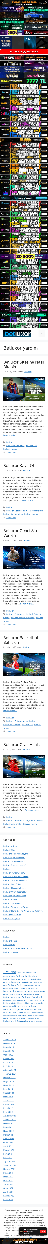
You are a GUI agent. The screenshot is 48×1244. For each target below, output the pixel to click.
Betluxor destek (8, 988)
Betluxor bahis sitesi (15, 446)
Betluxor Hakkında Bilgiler (14, 888)
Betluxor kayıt (18, 1000)
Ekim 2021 (8, 1154)
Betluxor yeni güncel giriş (12, 1018)
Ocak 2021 (8, 1188)
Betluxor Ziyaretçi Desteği (14, 865)
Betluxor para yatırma (25, 1006)
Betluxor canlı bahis (26, 979)
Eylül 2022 (8, 1112)
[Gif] (24, 140)
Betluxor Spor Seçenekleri (14, 896)
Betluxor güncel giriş (12, 997)
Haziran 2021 (9, 1169)
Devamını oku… (10, 435)
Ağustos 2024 (9, 1070)
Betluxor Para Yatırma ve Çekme (17, 948)
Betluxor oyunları (8, 1006)
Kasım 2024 (8, 1059)
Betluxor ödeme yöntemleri (30, 1018)
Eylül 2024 (8, 1066)
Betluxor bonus (21, 820)
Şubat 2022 (8, 1139)
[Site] (24, 86)
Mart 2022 (8, 1135)
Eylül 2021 (7, 1158)
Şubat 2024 (8, 1093)
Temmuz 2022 (9, 1119)
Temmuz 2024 (9, 1074)
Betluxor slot (31, 446)
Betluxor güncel (16, 994)
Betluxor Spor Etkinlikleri (14, 857)
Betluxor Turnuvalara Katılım (15, 907)
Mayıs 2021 (8, 1173)
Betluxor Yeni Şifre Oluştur (15, 880)
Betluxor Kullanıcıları (12, 915)
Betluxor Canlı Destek (23, 982)
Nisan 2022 (8, 1131)
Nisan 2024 (8, 1085)
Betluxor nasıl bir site (34, 1003)
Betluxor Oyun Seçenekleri (15, 892)
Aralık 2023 (8, 1100)
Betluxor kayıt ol (22, 511)
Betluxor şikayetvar (36, 1021)
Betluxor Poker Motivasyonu (15, 854)
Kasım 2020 (8, 1196)
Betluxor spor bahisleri (28, 1012)
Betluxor (10, 442)
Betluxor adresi (21, 721)
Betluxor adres (21, 972)
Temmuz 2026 (9, 1039)
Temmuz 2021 (9, 1165)
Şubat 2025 (8, 1051)
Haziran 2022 (9, 1123)
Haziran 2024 (9, 1078)
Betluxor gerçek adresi (22, 988)
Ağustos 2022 (9, 1116)
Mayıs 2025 (8, 1047)
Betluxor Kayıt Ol (18, 465)
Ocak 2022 (8, 1142)
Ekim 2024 (8, 1062)
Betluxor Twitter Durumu (14, 873)
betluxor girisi (35, 988)
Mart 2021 (8, 1180)
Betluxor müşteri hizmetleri (22, 618)
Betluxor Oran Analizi (22, 744)
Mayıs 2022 (8, 1127)
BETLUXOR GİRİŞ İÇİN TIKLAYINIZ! (24, 52)
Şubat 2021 (8, 1184)
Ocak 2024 (8, 1097)
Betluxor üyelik (9, 1021)
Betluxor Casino (15, 985)
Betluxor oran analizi (12, 824)
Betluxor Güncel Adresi (31, 994)
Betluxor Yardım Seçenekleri (15, 877)
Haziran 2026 (9, 1043)
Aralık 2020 (8, 1192)
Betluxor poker (28, 1009)
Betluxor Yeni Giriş (38, 1015)
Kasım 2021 (8, 1150)
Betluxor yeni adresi (25, 1015)
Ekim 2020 (8, 1200)
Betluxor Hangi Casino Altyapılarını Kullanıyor (23, 911)
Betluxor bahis (9, 976)
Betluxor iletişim (36, 820)
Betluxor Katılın (10, 899)
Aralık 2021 (8, 1146)
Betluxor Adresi (10, 846)
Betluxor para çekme (13, 1009)
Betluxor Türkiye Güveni (14, 861)
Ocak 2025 (8, 1055)
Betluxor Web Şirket (12, 884)
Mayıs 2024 (8, 1081)
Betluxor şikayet (23, 1021)
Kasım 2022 (8, 1104)
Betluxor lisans (28, 1000)
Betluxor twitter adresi (13, 514)
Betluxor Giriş (9, 850)
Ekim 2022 (8, 1108)
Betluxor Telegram (11, 918)
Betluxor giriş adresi (25, 991)
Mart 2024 (8, 1089)
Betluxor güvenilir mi (32, 997)
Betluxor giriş (9, 991)
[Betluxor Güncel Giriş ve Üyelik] (17, 333)
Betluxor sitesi (36, 511)
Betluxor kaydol (7, 1000)
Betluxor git (7, 994)
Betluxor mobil (39, 1000)
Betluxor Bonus (10, 941)
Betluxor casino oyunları (32, 985)
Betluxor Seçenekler (12, 903)
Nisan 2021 (8, 1177)
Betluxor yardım (10, 449)
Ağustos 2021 (9, 1161)
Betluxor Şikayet (10, 952)
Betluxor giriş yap (39, 991)
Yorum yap (11, 452)
